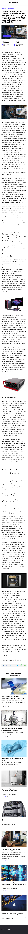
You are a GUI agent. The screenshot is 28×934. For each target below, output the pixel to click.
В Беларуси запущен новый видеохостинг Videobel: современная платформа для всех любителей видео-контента (13, 852)
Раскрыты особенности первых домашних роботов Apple (12, 914)
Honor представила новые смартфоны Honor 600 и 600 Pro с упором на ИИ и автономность (12, 698)
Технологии (7, 35)
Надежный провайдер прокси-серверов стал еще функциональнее (14, 883)
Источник (4, 655)
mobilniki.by (14, 2)
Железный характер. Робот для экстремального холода (12, 729)
